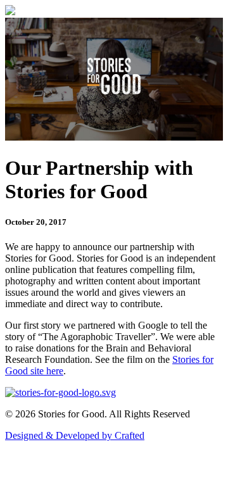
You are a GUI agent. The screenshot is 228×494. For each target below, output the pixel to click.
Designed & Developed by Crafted (74, 435)
